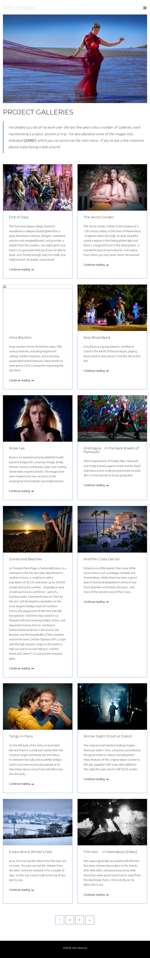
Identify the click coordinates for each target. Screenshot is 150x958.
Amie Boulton (20, 337)
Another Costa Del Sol (102, 559)
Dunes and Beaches (25, 559)
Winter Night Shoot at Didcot (108, 736)
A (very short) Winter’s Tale (30, 852)
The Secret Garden (99, 217)
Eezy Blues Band (97, 337)
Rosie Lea (17, 448)
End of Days (18, 217)
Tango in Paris (21, 736)
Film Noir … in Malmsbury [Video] (110, 852)
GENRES (29, 140)
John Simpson (19, 7)
